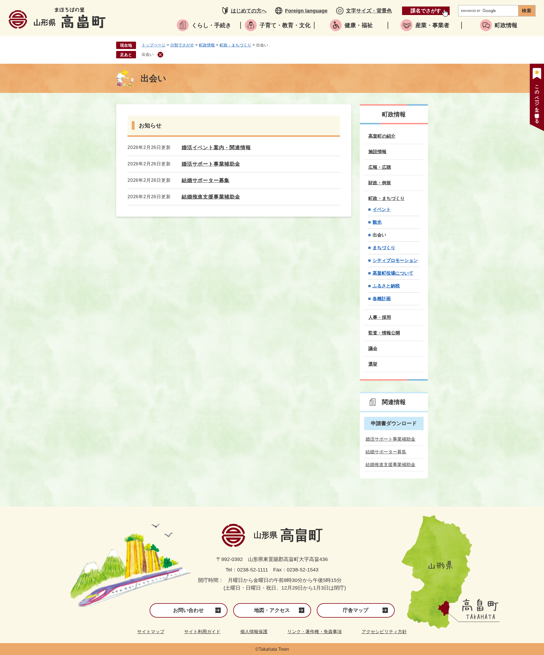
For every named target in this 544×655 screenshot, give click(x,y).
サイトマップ (150, 631)
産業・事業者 (432, 25)
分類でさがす (182, 45)
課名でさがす (426, 11)
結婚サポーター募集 (206, 180)
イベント (382, 209)
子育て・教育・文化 (285, 25)
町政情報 (506, 25)
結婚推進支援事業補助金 (211, 197)
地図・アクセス (272, 610)
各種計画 (382, 298)
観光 (377, 222)
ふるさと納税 (386, 285)
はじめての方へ (249, 11)
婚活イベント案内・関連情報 (216, 147)
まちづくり (384, 247)
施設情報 (377, 151)
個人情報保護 (253, 631)
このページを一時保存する (537, 101)
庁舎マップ (355, 610)
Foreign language (306, 11)
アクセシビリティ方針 (384, 631)
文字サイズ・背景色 (369, 11)
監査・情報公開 (384, 332)
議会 (372, 348)
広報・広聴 (379, 167)
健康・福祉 (359, 25)
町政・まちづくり (235, 45)
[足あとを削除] (160, 54)
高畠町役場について (393, 273)
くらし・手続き (211, 25)
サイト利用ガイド (202, 631)
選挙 (372, 364)
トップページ (153, 45)
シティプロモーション (395, 260)
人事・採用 (379, 317)
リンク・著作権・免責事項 (314, 631)
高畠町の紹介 (382, 136)
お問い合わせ (188, 610)
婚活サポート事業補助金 (211, 164)
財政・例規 (379, 182)
